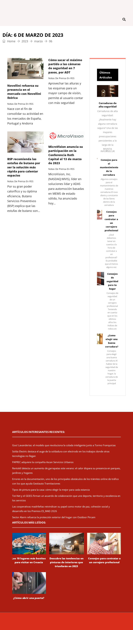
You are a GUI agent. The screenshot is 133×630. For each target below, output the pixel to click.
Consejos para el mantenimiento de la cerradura (109, 167)
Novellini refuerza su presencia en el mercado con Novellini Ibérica (24, 92)
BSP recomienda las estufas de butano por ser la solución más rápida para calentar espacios (23, 167)
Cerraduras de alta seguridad (108, 104)
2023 (25, 41)
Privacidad (109, 621)
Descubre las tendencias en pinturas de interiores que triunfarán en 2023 (66, 562)
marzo (38, 41)
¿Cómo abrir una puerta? (28, 598)
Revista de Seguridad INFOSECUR (42, 621)
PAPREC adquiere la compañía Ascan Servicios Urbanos (42, 462)
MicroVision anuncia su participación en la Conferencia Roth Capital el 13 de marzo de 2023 (65, 155)
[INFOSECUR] (66, 6)
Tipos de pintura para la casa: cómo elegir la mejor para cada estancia (51, 489)
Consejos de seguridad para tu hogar (112, 281)
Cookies (120, 621)
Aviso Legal (97, 621)
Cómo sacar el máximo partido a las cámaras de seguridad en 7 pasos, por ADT (65, 66)
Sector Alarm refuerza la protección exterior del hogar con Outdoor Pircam (53, 517)
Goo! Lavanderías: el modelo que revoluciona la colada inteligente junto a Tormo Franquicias (64, 445)
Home (10, 41)
